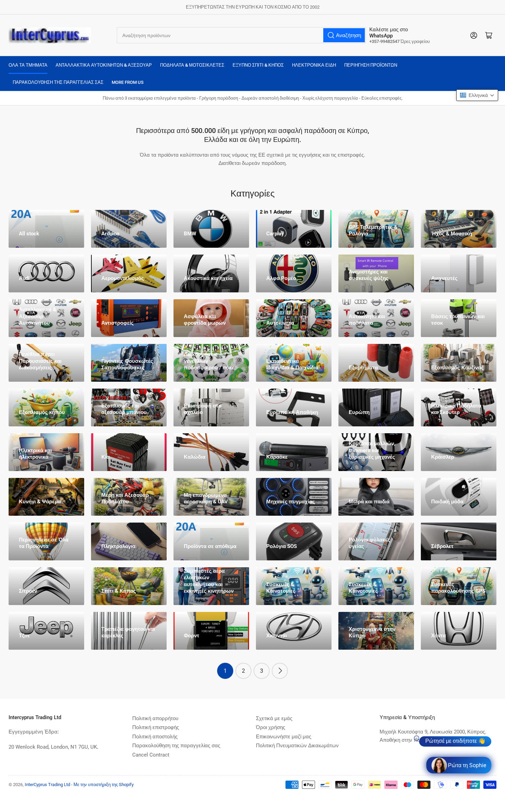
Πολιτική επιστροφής (155, 727)
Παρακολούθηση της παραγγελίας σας (58, 82)
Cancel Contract (150, 755)
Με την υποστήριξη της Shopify (104, 784)
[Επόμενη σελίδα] (279, 670)
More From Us (128, 82)
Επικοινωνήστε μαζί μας (283, 737)
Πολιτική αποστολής (155, 737)
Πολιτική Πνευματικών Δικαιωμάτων (297, 745)
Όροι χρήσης (270, 727)
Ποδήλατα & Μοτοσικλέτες (192, 65)
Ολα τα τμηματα (28, 65)
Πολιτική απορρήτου (155, 718)
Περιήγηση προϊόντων (370, 65)
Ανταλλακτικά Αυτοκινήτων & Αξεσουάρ (104, 65)
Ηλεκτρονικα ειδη (314, 65)
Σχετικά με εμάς (274, 718)
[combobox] (241, 35)
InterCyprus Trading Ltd (47, 784)
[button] (477, 95)
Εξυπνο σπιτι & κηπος (258, 65)
